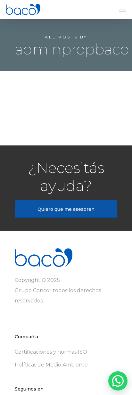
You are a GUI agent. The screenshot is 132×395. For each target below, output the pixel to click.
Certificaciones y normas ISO (51, 352)
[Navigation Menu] (122, 9)
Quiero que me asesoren (66, 209)
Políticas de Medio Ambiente (51, 365)
